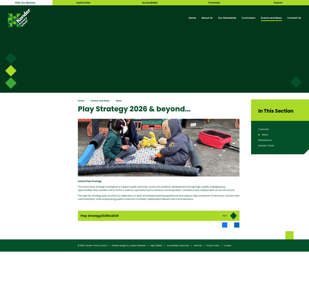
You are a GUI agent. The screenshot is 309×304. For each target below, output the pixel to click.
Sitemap (198, 245)
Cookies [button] (227, 245)
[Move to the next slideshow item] (11, 58)
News (119, 100)
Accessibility (150, 2)
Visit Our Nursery (25, 2)
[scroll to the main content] (296, 82)
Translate (214, 2)
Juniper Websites (137, 245)
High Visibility (156, 245)
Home (81, 100)
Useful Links (83, 2)
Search (278, 2)
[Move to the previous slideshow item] (11, 70)
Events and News (100, 100)
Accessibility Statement (178, 245)
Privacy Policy (212, 245)
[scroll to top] (289, 235)
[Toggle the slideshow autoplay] (11, 83)
